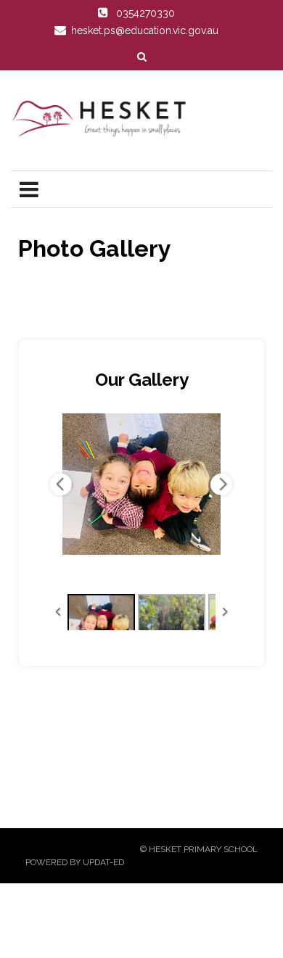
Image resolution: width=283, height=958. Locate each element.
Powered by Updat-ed (74, 862)
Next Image (221, 484)
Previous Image (61, 484)
